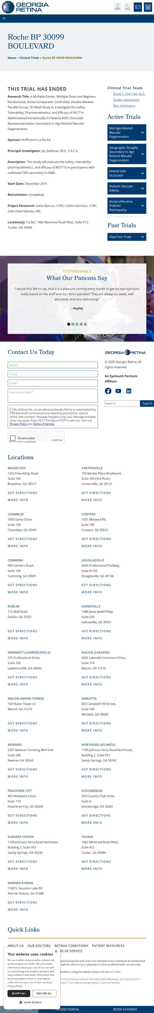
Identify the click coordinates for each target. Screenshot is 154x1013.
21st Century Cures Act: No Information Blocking (90, 979)
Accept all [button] (19, 993)
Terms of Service (67, 951)
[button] (76, 18)
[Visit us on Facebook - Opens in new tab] (108, 391)
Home (12, 58)
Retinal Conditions (71, 946)
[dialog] (32, 978)
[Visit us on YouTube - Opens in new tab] (118, 391)
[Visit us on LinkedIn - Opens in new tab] (128, 391)
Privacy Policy (15, 986)
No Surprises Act (129, 979)
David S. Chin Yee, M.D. (129, 94)
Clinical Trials (29, 58)
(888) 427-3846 (112, 971)
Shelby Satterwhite (126, 100)
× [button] (55, 951)
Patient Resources (108, 946)
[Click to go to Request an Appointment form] (148, 7)
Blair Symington (124, 106)
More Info (18, 500)
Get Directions (22, 493)
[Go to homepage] (25, 7)
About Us (16, 946)
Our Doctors (39, 946)
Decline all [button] (44, 993)
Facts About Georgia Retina (84, 982)
